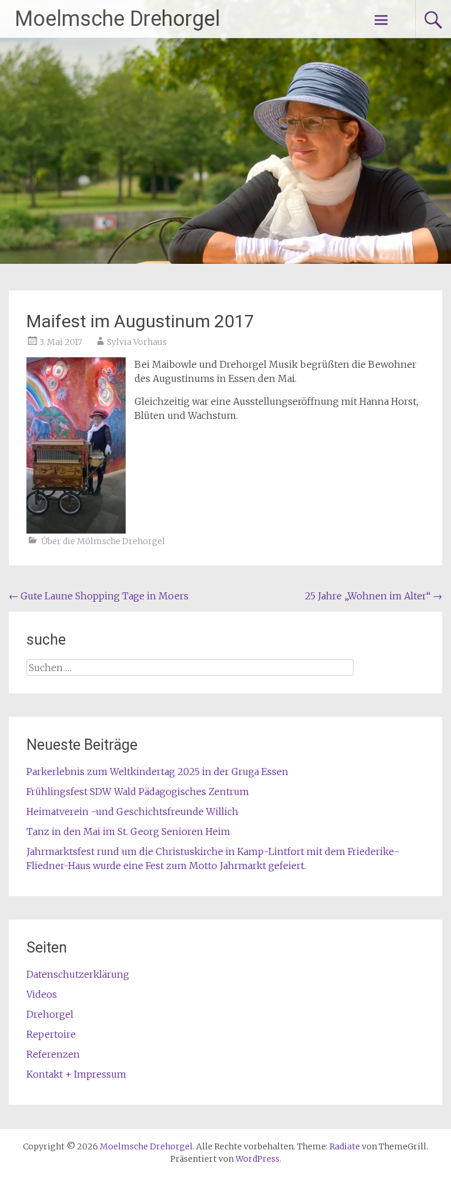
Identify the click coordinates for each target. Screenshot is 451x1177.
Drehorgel (49, 1014)
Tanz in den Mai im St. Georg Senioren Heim (128, 831)
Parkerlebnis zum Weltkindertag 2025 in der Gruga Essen (157, 771)
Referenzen (53, 1054)
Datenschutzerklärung (77, 974)
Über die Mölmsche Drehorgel (103, 541)
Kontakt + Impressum (76, 1074)
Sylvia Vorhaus (137, 342)
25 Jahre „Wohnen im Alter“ (373, 596)
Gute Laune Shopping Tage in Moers (99, 596)
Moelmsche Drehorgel (117, 18)
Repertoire (51, 1034)
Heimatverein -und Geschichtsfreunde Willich (132, 811)
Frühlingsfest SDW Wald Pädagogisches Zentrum (137, 791)
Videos (41, 994)
